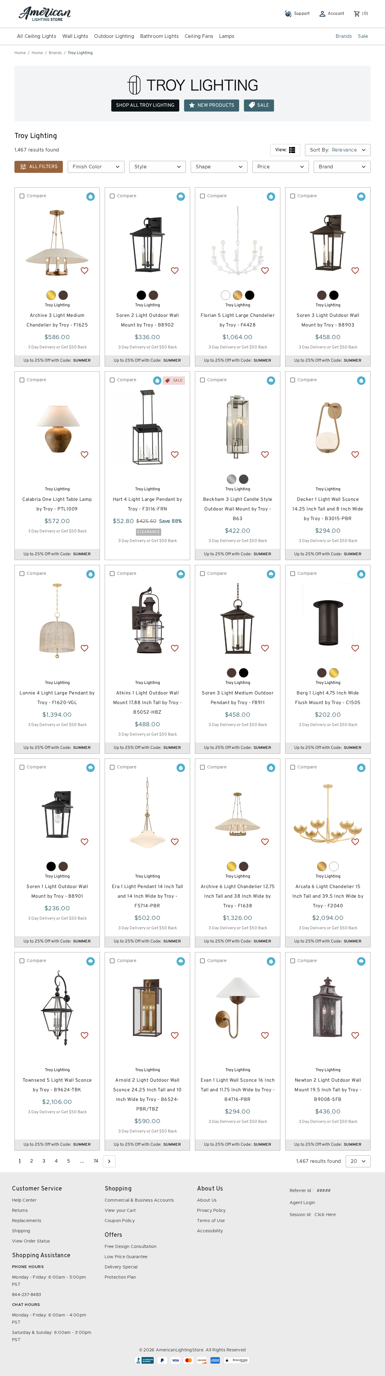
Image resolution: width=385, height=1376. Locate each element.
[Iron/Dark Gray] (243, 479)
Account (336, 13)
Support (302, 13)
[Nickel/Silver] (231, 479)
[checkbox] (22, 196)
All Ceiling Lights (36, 36)
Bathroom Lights (159, 36)
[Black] (141, 295)
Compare (36, 196)
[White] (225, 295)
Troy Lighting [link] (80, 53)
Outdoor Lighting (114, 36)
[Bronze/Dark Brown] (63, 295)
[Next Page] (109, 1161)
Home (20, 53)
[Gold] (237, 295)
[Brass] (51, 295)
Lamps (227, 36)
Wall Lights (75, 36)
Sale (363, 36)
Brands (344, 36)
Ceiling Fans (199, 36)
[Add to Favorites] (84, 270)
